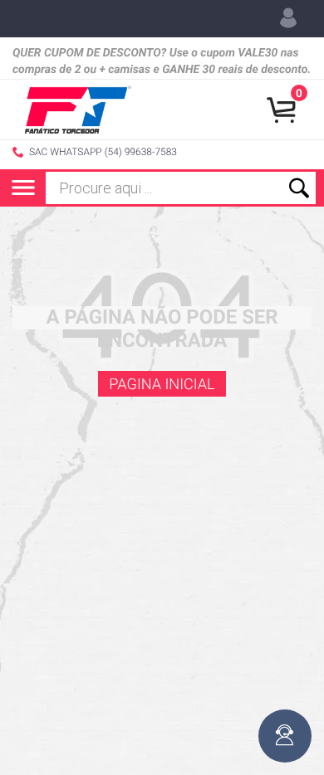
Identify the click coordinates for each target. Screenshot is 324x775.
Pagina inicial (161, 384)
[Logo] (78, 109)
